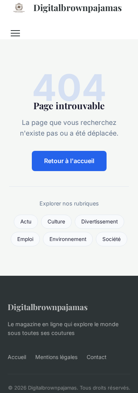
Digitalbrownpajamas (77, 7)
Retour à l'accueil (69, 161)
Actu (25, 221)
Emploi (25, 239)
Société (111, 239)
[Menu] (15, 33)
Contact (97, 357)
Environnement (67, 239)
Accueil (17, 357)
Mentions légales (56, 357)
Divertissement (99, 221)
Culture (56, 221)
